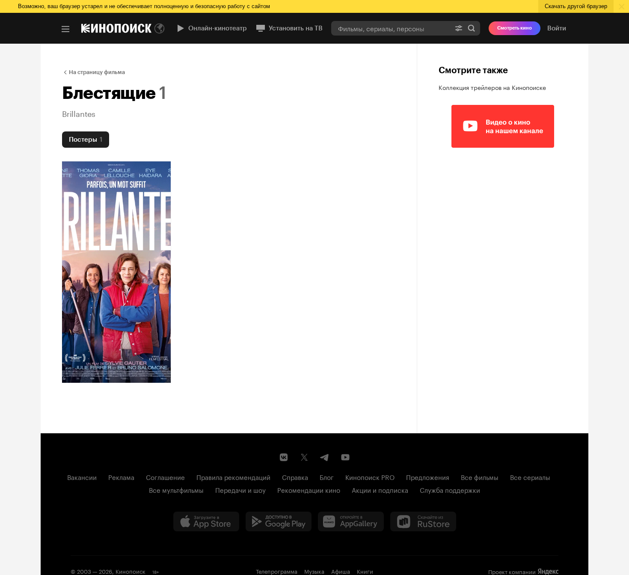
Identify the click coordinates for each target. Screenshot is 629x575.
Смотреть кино (514, 28)
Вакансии (82, 476)
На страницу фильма (97, 72)
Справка (295, 476)
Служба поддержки (450, 489)
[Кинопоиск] (116, 28)
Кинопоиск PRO (370, 476)
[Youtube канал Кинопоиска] (345, 457)
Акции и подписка (380, 489)
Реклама (121, 476)
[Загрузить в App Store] (206, 521)
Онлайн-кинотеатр (217, 28)
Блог (327, 476)
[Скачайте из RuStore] (423, 521)
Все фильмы (479, 476)
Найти (471, 28)
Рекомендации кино (308, 489)
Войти (556, 28)
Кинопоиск (130, 570)
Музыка (314, 570)
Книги (365, 570)
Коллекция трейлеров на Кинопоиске (492, 87)
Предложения (427, 476)
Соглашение (165, 476)
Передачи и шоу (240, 489)
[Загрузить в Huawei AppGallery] (351, 521)
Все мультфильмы (176, 489)
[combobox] (390, 28)
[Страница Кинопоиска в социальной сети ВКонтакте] (284, 457)
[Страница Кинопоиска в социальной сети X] (304, 457)
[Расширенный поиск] (458, 28)
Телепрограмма (276, 570)
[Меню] (65, 29)
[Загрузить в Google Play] (279, 521)
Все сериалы (530, 476)
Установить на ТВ (296, 28)
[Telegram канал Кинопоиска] (325, 457)
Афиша (340, 570)
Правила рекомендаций (233, 476)
